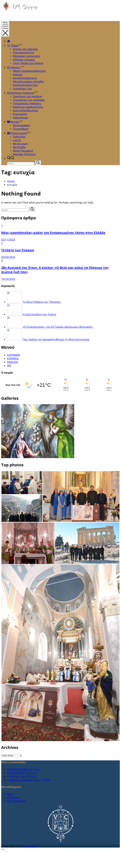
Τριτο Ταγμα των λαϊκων (28, 63)
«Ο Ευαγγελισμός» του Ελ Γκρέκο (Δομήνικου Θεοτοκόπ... (58, 327)
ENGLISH (12, 362)
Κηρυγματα (20, 114)
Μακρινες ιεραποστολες (28, 107)
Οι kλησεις (14, 67)
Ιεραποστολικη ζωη (25, 85)
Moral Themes (30, 846)
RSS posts (13, 797)
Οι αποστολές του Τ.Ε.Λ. (22, 772)
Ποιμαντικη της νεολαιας (29, 100)
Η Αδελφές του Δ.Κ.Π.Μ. (22, 776)
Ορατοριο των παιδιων (27, 96)
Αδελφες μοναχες (24, 59)
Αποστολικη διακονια (20, 93)
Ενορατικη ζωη (22, 88)
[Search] (38, 162)
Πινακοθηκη (20, 129)
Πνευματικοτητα (23, 52)
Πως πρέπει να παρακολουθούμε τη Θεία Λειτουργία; (56, 339)
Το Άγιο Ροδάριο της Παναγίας (42, 302)
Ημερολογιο (20, 117)
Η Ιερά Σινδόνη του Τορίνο (39, 314)
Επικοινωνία (18, 133)
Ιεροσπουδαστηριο (25, 78)
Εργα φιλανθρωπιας (25, 110)
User (10, 794)
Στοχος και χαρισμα (25, 49)
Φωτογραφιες (21, 125)
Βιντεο (14, 121)
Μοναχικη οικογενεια (26, 56)
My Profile (19, 147)
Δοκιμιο (18, 74)
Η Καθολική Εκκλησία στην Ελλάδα (28, 780)
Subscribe (19, 136)
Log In (17, 140)
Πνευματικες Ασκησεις (27, 103)
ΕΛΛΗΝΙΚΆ (13, 355)
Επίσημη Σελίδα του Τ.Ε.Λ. (23, 769)
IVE (9, 365)
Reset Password (23, 150)
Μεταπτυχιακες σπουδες (28, 81)
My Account (20, 143)
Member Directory (24, 154)
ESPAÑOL (13, 358)
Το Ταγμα (12, 45)
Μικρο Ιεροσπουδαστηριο (29, 71)
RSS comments (16, 801)
